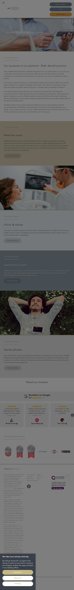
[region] (18, 572)
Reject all (17, 578)
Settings (18, 584)
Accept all (18, 572)
